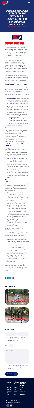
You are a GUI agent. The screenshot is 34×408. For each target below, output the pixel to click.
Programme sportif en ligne (23, 383)
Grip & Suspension (14, 301)
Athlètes (22, 391)
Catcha (7, 343)
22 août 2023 (8, 44)
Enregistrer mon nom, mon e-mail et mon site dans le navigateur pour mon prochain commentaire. (17, 339)
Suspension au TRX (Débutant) (17, 303)
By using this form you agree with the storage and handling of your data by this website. (17, 367)
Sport (23, 301)
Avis (15, 394)
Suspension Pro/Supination (17, 321)
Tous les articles (18, 24)
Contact (22, 394)
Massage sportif (9, 388)
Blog (8, 394)
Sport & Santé (22, 388)
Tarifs (15, 391)
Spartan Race (9, 391)
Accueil (9, 24)
